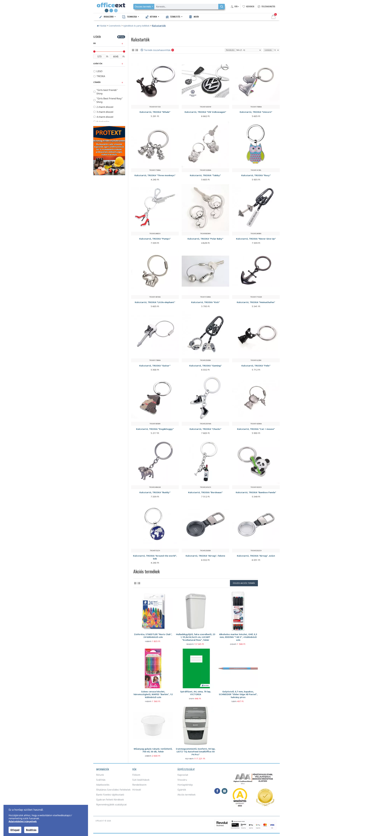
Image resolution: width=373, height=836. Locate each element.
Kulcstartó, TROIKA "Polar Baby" (205, 238)
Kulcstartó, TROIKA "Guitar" (154, 365)
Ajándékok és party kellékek (136, 25)
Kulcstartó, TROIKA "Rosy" (256, 175)
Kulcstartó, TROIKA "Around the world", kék (155, 557)
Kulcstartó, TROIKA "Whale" (155, 112)
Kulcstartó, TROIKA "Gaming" (205, 365)
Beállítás (31, 829)
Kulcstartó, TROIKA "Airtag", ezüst (256, 555)
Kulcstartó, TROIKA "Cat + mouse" (256, 429)
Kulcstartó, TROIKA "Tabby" (205, 175)
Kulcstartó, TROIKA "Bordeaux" (205, 492)
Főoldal (102, 25)
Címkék (97, 82)
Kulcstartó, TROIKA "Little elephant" (155, 302)
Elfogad (14, 829)
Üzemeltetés (115, 25)
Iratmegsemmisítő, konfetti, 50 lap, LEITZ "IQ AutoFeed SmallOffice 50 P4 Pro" (195, 751)
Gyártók (97, 63)
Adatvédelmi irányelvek (23, 821)
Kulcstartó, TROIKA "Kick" (205, 302)
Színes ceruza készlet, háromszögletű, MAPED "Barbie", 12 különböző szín (153, 694)
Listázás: (268, 50)
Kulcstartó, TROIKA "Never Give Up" (256, 238)
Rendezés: (230, 50)
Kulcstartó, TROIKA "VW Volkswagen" (205, 112)
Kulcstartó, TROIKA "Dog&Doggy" (155, 429)
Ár (94, 43)
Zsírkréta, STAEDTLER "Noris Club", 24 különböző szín (153, 636)
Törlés (122, 37)
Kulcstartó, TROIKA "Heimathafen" (256, 302)
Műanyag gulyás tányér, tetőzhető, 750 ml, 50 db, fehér (153, 750)
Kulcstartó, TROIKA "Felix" (255, 365)
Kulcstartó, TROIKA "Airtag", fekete (205, 555)
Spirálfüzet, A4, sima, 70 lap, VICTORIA (195, 693)
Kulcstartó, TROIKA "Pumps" (155, 238)
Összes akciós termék (244, 583)
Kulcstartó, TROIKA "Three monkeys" (154, 175)
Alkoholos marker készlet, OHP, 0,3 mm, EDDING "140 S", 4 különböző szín (238, 637)
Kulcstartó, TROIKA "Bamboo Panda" (256, 492)
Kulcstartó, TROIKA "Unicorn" (256, 112)
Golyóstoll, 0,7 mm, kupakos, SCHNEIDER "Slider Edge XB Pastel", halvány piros (238, 694)
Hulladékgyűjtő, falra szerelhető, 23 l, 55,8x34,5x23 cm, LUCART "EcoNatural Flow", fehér (195, 637)
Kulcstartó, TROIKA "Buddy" (154, 492)
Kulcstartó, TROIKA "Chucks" (205, 429)
